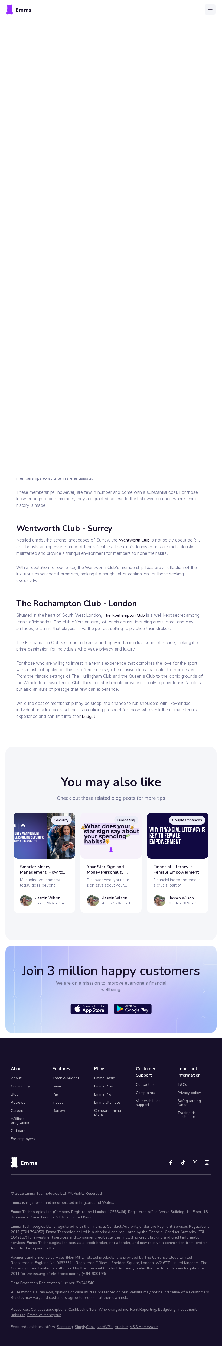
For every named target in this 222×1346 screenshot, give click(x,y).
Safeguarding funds (189, 1102)
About (16, 1078)
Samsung (65, 1326)
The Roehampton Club (124, 615)
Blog (15, 1094)
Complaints (145, 1092)
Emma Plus (103, 1086)
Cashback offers (82, 1309)
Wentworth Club (134, 540)
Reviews (18, 1102)
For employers (23, 1138)
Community (20, 1086)
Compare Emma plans (107, 1112)
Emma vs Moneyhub (44, 1315)
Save (57, 1086)
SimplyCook (85, 1326)
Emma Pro (102, 1094)
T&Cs (182, 1084)
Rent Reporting (143, 1309)
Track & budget (66, 1078)
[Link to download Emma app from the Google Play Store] (133, 1009)
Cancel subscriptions (49, 1309)
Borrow (59, 1110)
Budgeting (167, 1309)
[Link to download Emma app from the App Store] (89, 1009)
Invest (58, 1102)
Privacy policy (189, 1092)
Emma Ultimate (107, 1102)
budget (88, 717)
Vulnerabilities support (148, 1102)
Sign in (57, 458)
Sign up (165, 458)
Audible (121, 1326)
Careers (17, 1110)
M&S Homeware (144, 1326)
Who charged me (113, 1309)
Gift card (18, 1130)
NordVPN (105, 1326)
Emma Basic (104, 1078)
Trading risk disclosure (188, 1114)
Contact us (145, 1084)
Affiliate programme (20, 1120)
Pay (56, 1094)
